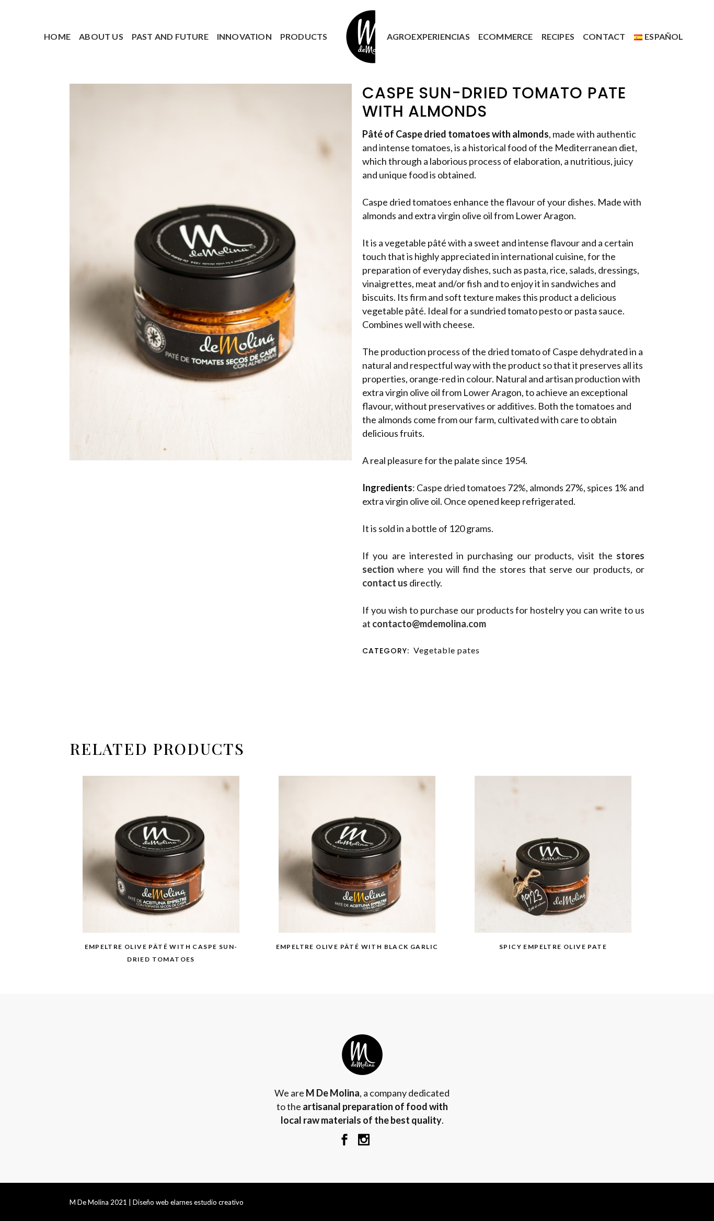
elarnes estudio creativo (207, 1202)
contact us (385, 583)
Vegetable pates (446, 650)
